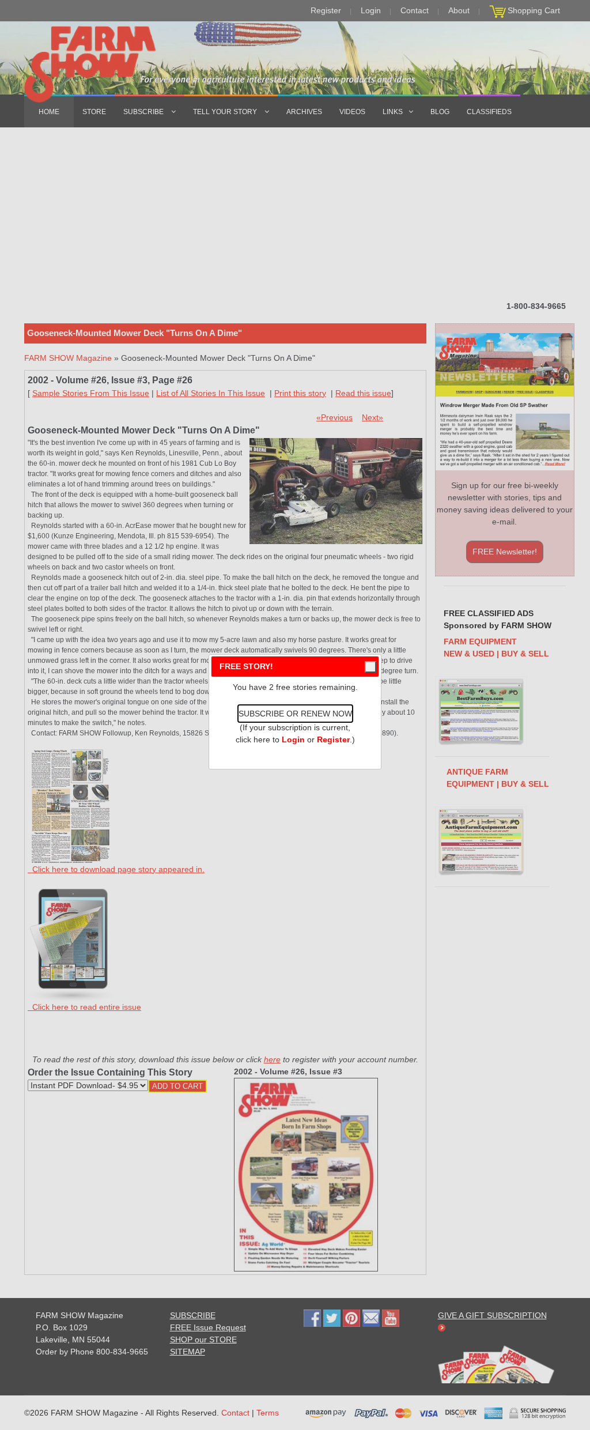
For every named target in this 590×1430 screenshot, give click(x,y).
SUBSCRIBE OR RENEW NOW (295, 713)
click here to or (293, 739)
